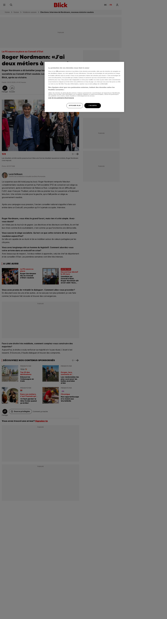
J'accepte (93, 105)
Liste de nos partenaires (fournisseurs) (61, 98)
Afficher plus (74, 105)
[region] (84, 87)
